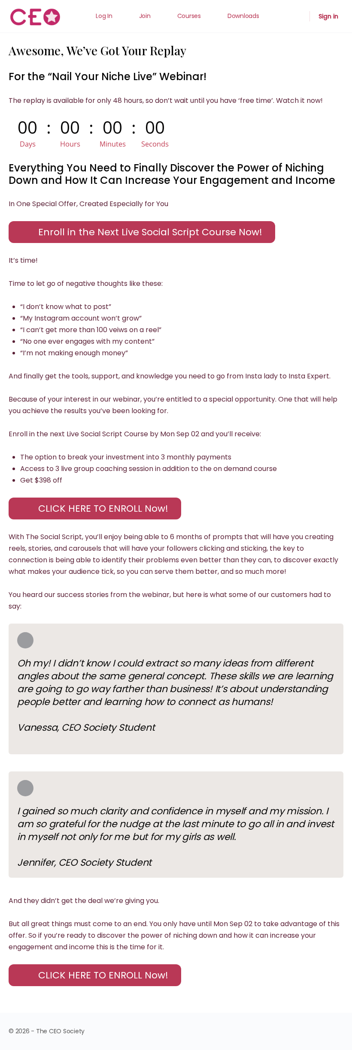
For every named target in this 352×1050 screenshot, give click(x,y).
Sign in (328, 16)
